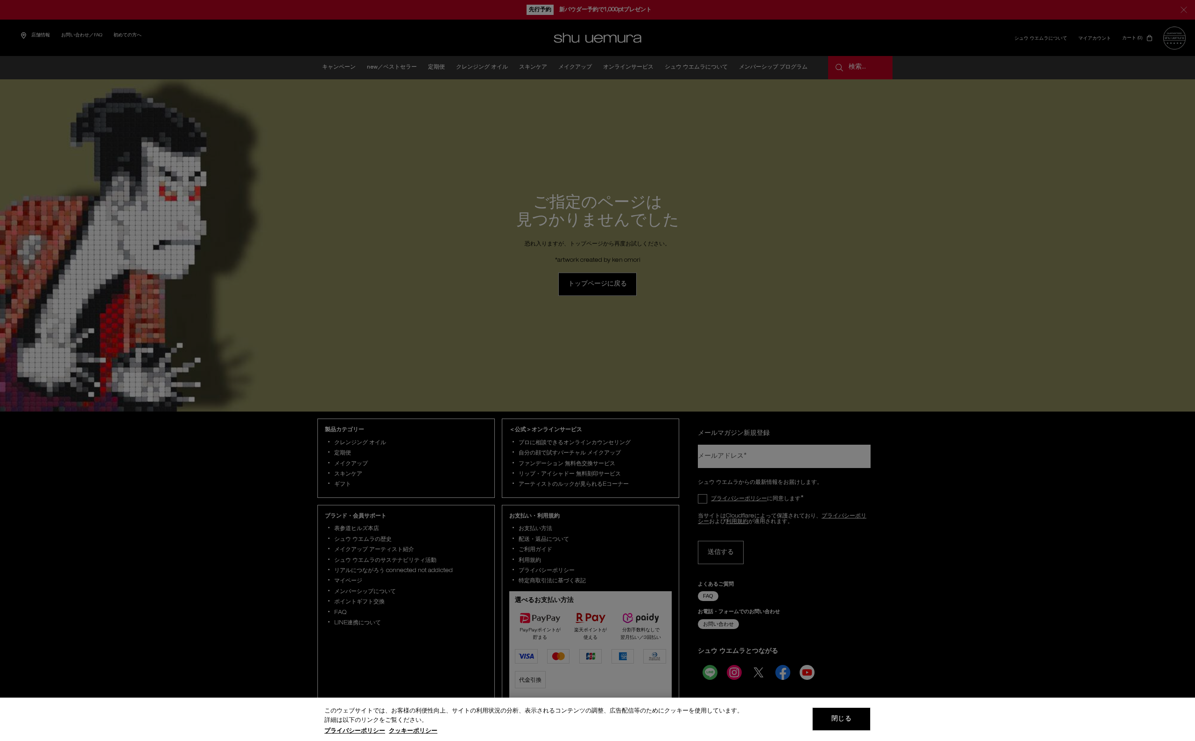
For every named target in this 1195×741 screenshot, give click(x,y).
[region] (597, 719)
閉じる (841, 719)
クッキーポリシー (413, 731)
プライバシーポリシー (354, 731)
